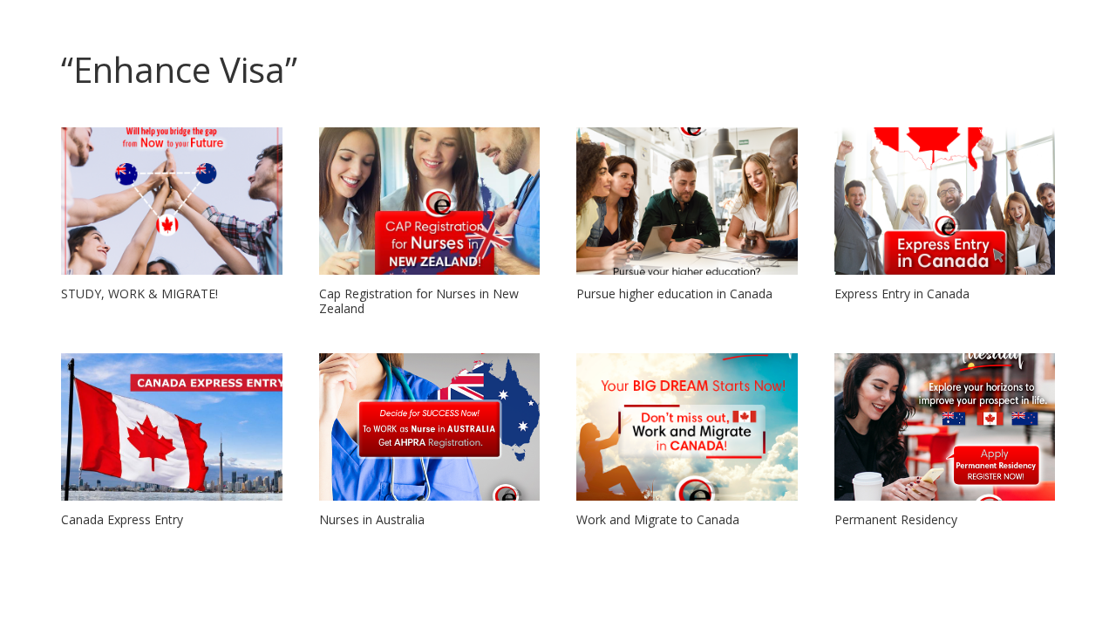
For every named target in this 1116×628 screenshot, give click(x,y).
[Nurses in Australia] (430, 427)
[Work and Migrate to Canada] (687, 427)
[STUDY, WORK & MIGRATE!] (171, 201)
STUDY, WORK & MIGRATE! (139, 293)
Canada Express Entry (122, 519)
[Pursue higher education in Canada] (687, 201)
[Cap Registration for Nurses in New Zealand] (430, 201)
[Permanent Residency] (945, 427)
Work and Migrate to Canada (657, 519)
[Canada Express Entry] (171, 427)
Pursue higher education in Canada (674, 293)
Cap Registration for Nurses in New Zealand (419, 301)
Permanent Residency (895, 519)
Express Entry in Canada (902, 293)
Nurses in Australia (372, 519)
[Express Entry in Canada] (945, 201)
